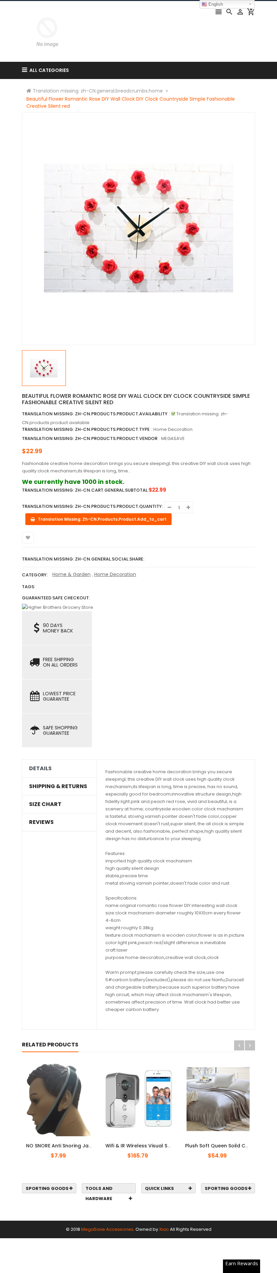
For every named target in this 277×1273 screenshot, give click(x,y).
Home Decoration (115, 574)
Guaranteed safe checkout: (56, 598)
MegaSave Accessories (107, 1229)
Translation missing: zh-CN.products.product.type (86, 429)
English (215, 4)
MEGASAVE (173, 438)
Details (40, 768)
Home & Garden (71, 574)
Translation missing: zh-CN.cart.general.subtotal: (85, 490)
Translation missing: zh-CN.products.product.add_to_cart (142, 1142)
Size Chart (45, 804)
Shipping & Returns (58, 786)
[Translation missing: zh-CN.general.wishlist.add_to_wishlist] (28, 538)
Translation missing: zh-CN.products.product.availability (95, 414)
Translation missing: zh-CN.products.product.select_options (65, 1142)
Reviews (41, 822)
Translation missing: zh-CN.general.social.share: (83, 559)
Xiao (164, 1229)
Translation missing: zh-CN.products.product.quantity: (92, 506)
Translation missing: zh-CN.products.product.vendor (89, 438)
